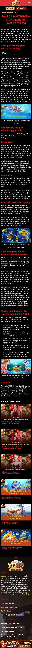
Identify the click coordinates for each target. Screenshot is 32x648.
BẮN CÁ (13, 12)
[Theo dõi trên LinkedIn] (14, 615)
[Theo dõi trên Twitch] (21, 615)
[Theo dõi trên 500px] (19, 615)
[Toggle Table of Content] (12, 53)
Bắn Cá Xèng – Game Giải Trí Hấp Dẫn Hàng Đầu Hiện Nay (11, 422)
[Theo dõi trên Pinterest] (12, 615)
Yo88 (3, 576)
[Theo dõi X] (4, 615)
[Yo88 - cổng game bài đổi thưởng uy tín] (16, 3)
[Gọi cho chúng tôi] (9, 615)
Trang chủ (5, 12)
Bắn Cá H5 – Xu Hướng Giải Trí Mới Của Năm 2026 (10, 523)
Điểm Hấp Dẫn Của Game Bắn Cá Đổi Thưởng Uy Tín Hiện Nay (11, 497)
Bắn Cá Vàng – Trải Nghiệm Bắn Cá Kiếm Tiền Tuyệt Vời (10, 472)
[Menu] (29, 3)
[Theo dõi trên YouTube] (16, 615)
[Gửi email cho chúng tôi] (7, 615)
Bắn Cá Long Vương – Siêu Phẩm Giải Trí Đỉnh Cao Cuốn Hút (12, 548)
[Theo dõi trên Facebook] (2, 615)
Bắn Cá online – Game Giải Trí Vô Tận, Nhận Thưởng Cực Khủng (12, 447)
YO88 (10, 39)
